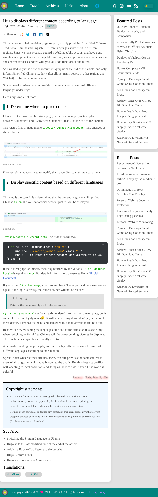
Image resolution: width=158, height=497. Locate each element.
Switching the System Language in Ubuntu (33, 438)
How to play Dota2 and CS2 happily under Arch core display (134, 127)
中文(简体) (13, 474)
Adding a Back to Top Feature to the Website (34, 449)
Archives (52, 6)
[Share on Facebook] (34, 34)
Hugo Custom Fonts (19, 455)
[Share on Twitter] (28, 34)
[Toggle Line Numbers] (91, 239)
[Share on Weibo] (21, 34)
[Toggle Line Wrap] (99, 239)
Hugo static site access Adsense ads (29, 460)
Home (19, 6)
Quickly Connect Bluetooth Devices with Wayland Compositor (134, 31)
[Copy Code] (83, 239)
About (84, 6)
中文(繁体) (34, 474)
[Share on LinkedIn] (41, 34)
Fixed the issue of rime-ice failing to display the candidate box (136, 179)
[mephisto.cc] (6, 6)
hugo (50, 26)
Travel (34, 6)
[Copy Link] (47, 34)
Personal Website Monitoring (135, 222)
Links (69, 6)
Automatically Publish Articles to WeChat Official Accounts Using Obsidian (136, 47)
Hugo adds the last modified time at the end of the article (42, 444)
